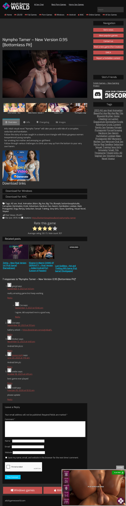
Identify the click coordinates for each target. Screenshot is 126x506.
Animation (27, 203)
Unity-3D (117, 153)
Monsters (116, 138)
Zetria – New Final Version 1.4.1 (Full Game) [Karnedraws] (14, 265)
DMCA (108, 52)
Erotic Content (114, 124)
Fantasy (110, 127)
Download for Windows (19, 191)
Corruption (7, 206)
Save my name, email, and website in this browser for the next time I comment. (43, 457)
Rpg (102, 144)
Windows (60, 15)
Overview (12, 122)
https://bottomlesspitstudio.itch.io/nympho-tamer (54, 218)
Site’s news (108, 30)
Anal (20, 203)
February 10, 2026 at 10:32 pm (20, 390)
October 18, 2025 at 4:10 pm (19, 374)
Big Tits (49, 203)
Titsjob (109, 153)
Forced (110, 130)
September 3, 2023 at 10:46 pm (29, 308)
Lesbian (73, 206)
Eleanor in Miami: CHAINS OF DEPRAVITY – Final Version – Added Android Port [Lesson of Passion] (41, 267)
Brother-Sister (112, 116)
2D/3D (19, 15)
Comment (10, 419)
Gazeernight (17, 355)
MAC (81, 15)
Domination (18, 206)
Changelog (44, 122)
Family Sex (100, 127)
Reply (9, 298)
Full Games (32, 15)
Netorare (110, 141)
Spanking (69, 208)
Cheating (102, 119)
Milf (110, 138)
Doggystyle (99, 121)
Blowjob (57, 203)
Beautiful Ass (100, 113)
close (120, 467)
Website (8, 452)
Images (62, 122)
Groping (118, 130)
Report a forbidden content (108, 58)
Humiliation (64, 206)
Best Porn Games (59, 4)
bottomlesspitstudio (70, 203)
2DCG (97, 110)
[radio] (34, 228)
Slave (61, 208)
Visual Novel (80, 208)
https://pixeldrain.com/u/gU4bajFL (37, 330)
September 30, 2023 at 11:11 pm (21, 325)
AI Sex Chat (39, 4)
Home (9, 15)
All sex (14, 203)
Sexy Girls (54, 208)
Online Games (94, 15)
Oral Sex (119, 141)
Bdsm (35, 203)
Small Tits (113, 150)
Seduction (29, 208)
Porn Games (46, 15)
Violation (111, 155)
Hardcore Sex (45, 206)
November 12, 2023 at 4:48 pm (21, 341)
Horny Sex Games (76, 4)
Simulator (103, 150)
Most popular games (108, 35)
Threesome (100, 153)
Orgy (16, 208)
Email (8, 446)
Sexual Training (42, 208)
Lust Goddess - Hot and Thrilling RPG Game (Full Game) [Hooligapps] (66, 268)
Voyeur (5, 211)
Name (8, 441)
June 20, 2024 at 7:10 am (18, 358)
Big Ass (42, 203)
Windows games (24, 490)
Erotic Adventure (31, 206)
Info (28, 122)
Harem (55, 206)
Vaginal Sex (100, 155)
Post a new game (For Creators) (108, 47)
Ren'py (22, 208)
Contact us (108, 41)
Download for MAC (16, 196)
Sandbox (109, 144)
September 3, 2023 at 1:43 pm (20, 288)
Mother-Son (99, 141)
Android (72, 15)
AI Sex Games (111, 15)
